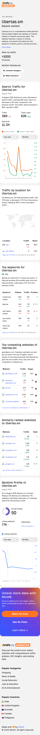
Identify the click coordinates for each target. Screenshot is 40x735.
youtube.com (10, 443)
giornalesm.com (11, 374)
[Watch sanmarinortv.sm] (36, 395)
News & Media (8, 676)
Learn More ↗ (20, 630)
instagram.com (11, 450)
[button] (7, 562)
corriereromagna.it (12, 401)
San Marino (10, 251)
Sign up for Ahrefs (9, 255)
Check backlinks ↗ (27, 526)
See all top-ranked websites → (13, 470)
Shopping (6, 672)
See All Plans (20, 622)
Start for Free (20, 614)
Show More (6, 47)
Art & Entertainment (11, 688)
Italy (7, 245)
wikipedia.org (10, 436)
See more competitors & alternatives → (16, 408)
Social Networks (9, 680)
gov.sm (8, 388)
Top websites (7, 17)
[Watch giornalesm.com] (36, 374)
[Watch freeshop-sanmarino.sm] (36, 381)
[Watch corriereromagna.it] (36, 402)
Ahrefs (21, 727)
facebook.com (11, 457)
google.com (9, 464)
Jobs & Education (10, 684)
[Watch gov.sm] (36, 388)
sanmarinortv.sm (11, 395)
